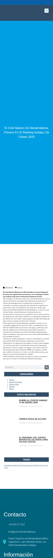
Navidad (35, 465)
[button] (46, 11)
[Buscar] (47, 367)
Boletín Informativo (15, 382)
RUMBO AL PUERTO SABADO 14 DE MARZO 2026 (33, 401)
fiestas (20, 465)
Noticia (20, 287)
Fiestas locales (14, 384)
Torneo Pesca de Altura (32, 419)
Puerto (41, 465)
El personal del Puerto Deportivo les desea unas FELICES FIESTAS (33, 439)
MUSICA (12, 386)
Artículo (11, 380)
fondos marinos (28, 465)
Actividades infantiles (11, 465)
